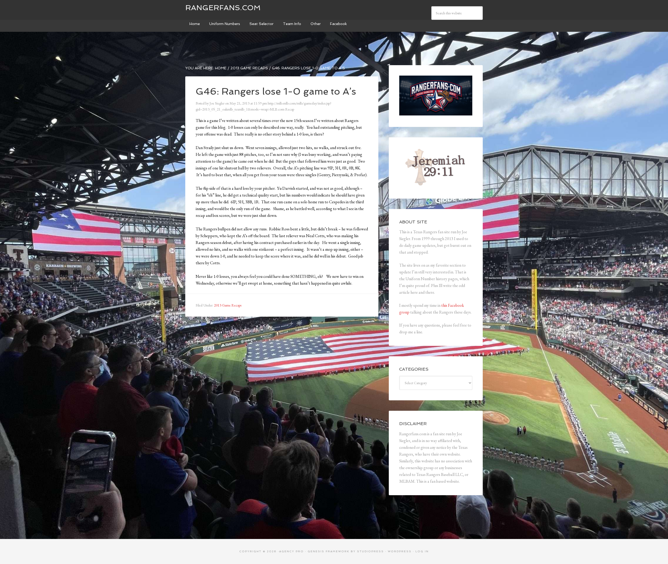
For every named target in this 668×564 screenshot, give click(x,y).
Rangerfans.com (223, 7)
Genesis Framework (328, 551)
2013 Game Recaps (227, 305)
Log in (422, 551)
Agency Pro (291, 551)
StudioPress (370, 551)
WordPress (399, 551)
